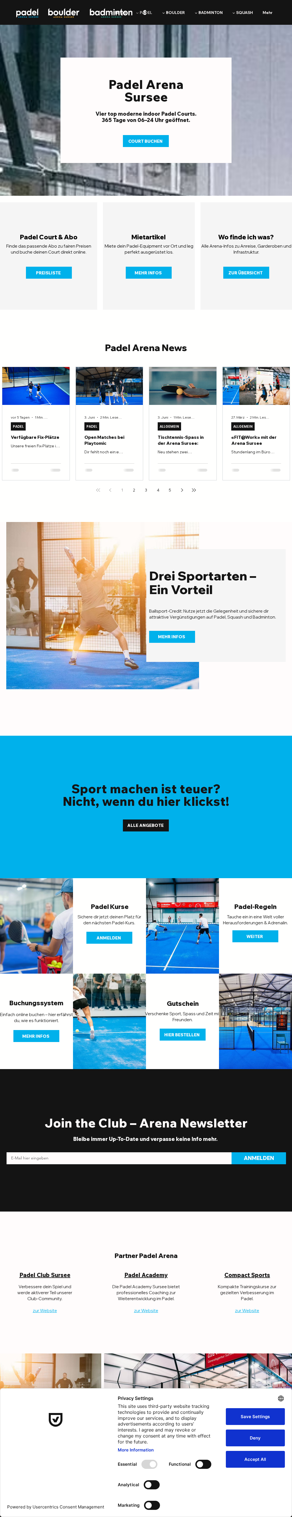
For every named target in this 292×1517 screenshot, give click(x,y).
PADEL (18, 426)
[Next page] (182, 490)
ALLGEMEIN (169, 426)
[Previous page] (110, 490)
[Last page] (194, 490)
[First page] (98, 490)
